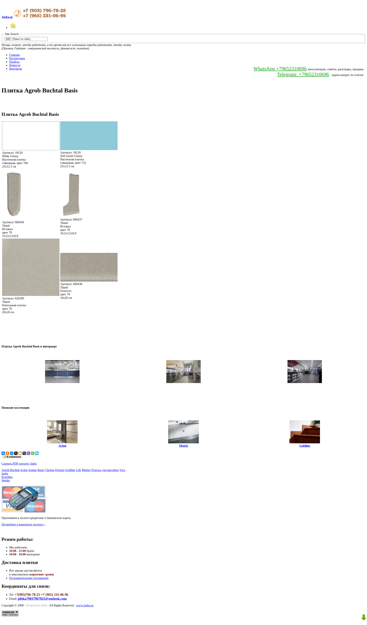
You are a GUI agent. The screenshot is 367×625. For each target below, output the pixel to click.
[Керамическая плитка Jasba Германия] (12, 27)
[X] (16, 453)
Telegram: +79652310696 (303, 74)
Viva (122, 470)
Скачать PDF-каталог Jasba (19, 463)
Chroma (49, 470)
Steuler (6, 480)
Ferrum (59, 470)
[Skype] (37, 453)
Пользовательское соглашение (29, 578)
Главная (14, 54)
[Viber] (28, 453)
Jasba (5, 473)
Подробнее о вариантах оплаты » (23, 524)
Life (78, 470)
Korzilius (7, 477)
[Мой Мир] (11, 453)
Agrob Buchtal (10, 470)
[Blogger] (20, 453)
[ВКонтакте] (3, 453)
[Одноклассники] (7, 453)
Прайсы (14, 61)
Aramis (32, 470)
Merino (86, 470)
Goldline (70, 470)
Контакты (15, 68)
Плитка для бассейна (105, 470)
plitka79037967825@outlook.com (42, 598)
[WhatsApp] (32, 453)
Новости (14, 65)
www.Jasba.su (84, 605)
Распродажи (17, 58)
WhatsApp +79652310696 (279, 68)
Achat (23, 470)
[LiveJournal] (24, 453)
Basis (40, 470)
